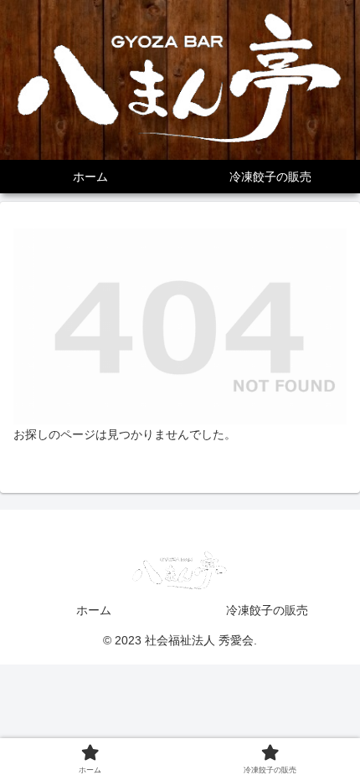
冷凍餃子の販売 (267, 610)
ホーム (93, 610)
